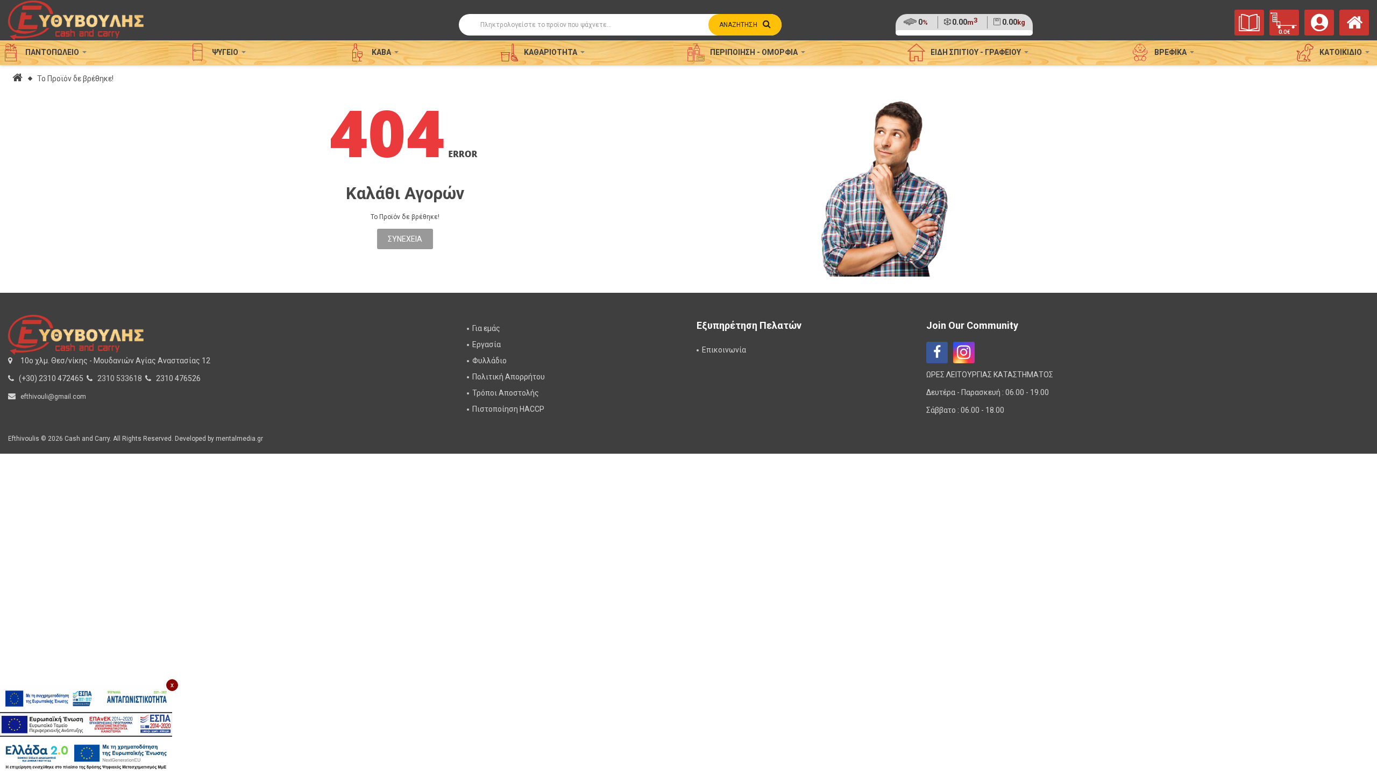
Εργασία (486, 344)
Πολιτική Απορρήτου (508, 376)
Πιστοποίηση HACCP (508, 409)
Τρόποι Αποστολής (505, 393)
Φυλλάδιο (489, 360)
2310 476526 (178, 378)
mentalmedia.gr (239, 438)
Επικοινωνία (724, 350)
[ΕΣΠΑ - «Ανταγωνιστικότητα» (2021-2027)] (86, 698)
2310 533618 (119, 378)
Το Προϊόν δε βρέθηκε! (75, 78)
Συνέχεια (405, 239)
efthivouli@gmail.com (53, 396)
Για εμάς (486, 328)
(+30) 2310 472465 (51, 378)
